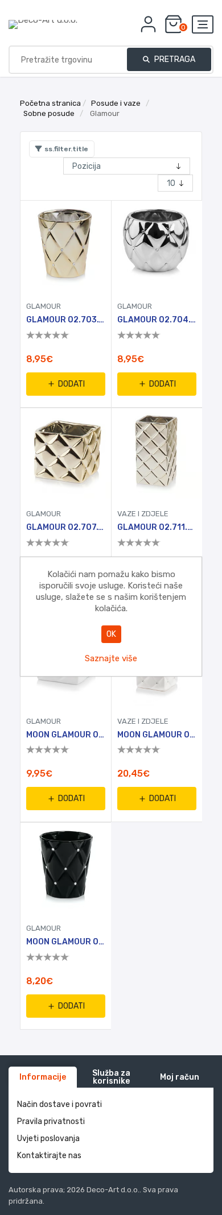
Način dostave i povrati (59, 1104)
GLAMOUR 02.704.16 (156, 320)
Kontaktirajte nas (49, 1155)
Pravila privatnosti (51, 1121)
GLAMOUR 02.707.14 (65, 527)
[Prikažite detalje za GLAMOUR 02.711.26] (157, 453)
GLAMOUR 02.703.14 (65, 320)
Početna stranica (50, 103)
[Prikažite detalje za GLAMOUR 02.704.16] (157, 246)
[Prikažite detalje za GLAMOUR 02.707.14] (65, 453)
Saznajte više (111, 658)
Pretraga (174, 59)
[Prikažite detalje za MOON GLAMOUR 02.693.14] (65, 868)
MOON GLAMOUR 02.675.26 (156, 735)
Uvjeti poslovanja (48, 1138)
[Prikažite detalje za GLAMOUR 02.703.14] (65, 246)
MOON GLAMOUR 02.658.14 (65, 735)
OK (111, 634)
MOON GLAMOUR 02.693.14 (65, 942)
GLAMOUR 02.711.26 (156, 527)
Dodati (71, 384)
